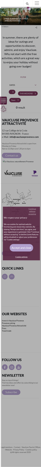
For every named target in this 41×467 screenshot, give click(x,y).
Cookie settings (21, 257)
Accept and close (21, 247)
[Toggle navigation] (37, 3)
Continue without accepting (32, 211)
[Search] (28, 3)
